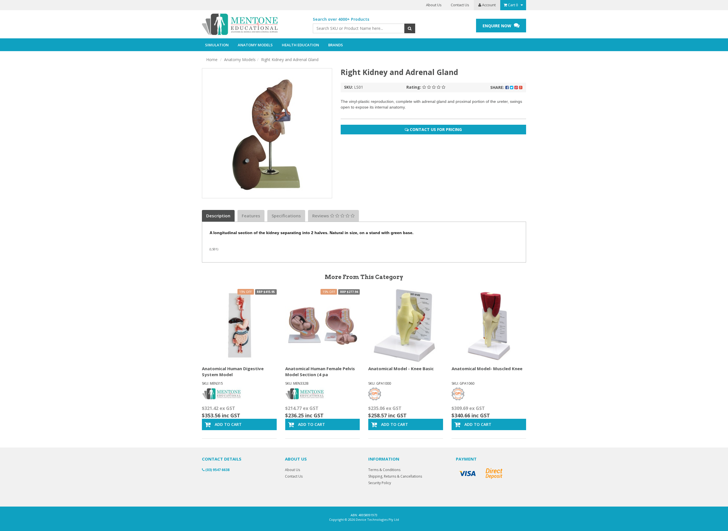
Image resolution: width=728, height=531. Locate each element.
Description (218, 215)
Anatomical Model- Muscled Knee (487, 368)
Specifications (286, 215)
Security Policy (379, 482)
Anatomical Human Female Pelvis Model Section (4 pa (320, 371)
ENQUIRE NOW (497, 25)
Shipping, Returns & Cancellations (395, 476)
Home (212, 59)
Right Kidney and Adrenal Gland (289, 59)
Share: (497, 87)
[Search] (409, 28)
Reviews (321, 215)
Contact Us (460, 4)
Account (488, 4)
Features (251, 215)
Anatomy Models (240, 59)
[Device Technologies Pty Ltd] (253, 24)
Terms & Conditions (384, 469)
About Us (434, 4)
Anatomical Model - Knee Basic (401, 368)
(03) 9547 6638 (216, 469)
